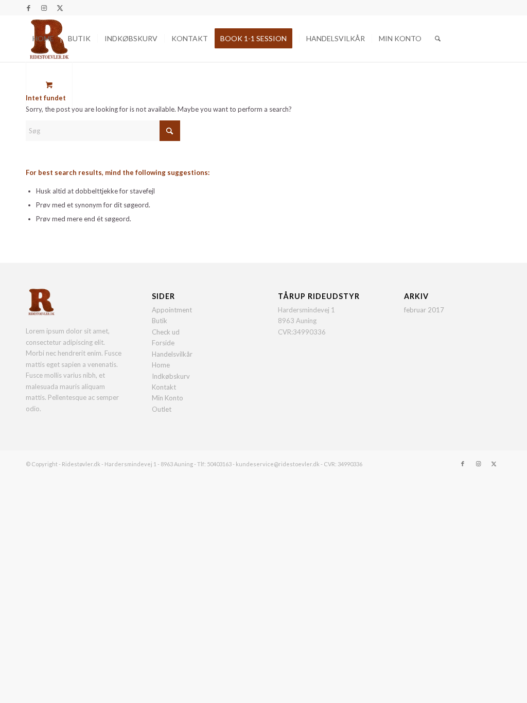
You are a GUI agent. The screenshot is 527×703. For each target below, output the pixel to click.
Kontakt (164, 387)
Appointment (172, 310)
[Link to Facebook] (28, 7)
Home (161, 365)
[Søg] (437, 38)
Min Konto (167, 398)
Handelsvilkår (172, 354)
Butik (159, 321)
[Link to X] (59, 7)
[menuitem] (43, 38)
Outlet (161, 409)
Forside (163, 343)
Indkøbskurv (171, 376)
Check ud (166, 332)
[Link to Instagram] (44, 7)
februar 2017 (424, 310)
